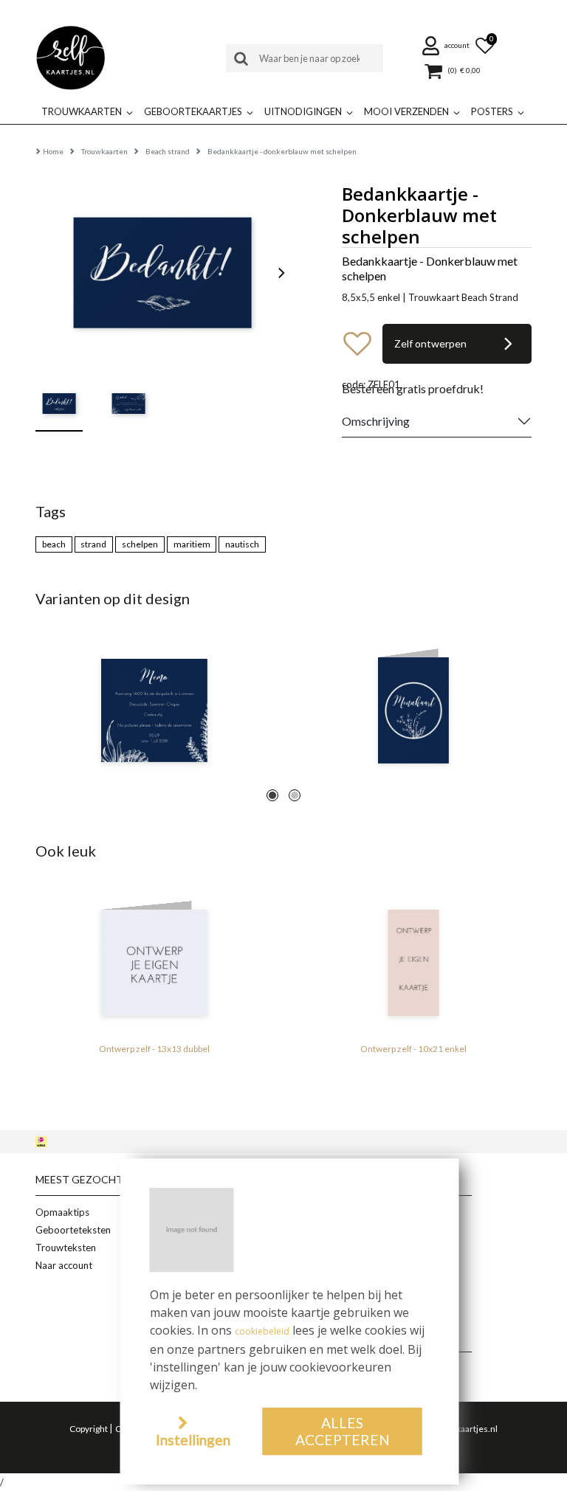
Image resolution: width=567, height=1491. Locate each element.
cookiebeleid (262, 1331)
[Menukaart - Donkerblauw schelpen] (413, 710)
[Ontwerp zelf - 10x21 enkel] (413, 962)
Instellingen (193, 1439)
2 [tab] (294, 795)
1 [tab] (272, 795)
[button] (446, 45)
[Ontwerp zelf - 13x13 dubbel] (154, 962)
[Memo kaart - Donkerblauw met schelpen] (154, 710)
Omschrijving (376, 421)
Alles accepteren (342, 1431)
